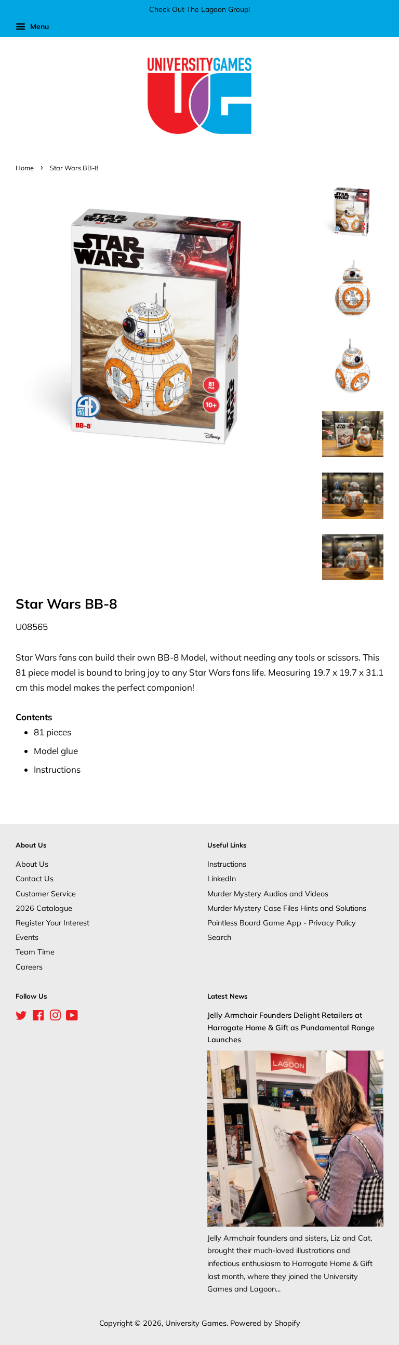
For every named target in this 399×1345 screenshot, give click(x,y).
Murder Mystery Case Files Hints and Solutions (286, 908)
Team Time (35, 952)
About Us (32, 864)
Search (219, 937)
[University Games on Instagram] (55, 1017)
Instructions (226, 864)
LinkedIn (221, 878)
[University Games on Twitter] (21, 1017)
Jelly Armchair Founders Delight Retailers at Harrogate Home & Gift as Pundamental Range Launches (291, 1027)
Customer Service (46, 893)
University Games (196, 1323)
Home (25, 168)
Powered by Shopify (265, 1323)
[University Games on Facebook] (38, 1017)
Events (27, 937)
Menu (38, 26)
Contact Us (35, 878)
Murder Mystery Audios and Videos (267, 893)
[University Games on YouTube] (72, 1017)
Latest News (227, 996)
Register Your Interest (52, 922)
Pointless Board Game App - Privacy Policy (281, 922)
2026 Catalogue (44, 908)
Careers (29, 967)
